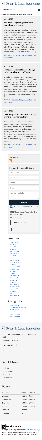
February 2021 (14, 284)
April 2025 (13, 249)
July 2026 (13, 245)
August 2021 (13, 280)
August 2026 (14, 242)
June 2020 (13, 291)
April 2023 (13, 265)
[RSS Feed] (10, 161)
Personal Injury (7, 371)
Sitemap (30, 430)
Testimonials (7, 378)
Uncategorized (15, 316)
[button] (8, 9)
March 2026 (13, 247)
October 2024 (14, 254)
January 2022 (14, 276)
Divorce (12, 312)
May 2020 (13, 293)
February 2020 (14, 296)
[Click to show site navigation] (39, 9)
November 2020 (15, 287)
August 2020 (14, 289)
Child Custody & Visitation (22, 55)
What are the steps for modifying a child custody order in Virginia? (19, 70)
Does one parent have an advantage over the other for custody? (20, 115)
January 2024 (14, 260)
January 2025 (14, 251)
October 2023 (14, 262)
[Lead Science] (11, 426)
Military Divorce (15, 314)
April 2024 (13, 258)
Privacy (36, 430)
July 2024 (13, 256)
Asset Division (14, 305)
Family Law (6, 368)
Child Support (14, 310)
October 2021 (14, 278)
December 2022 (15, 267)
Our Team (6, 374)
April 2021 (13, 282)
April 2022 (13, 273)
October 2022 (14, 269)
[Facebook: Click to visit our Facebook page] (3, 353)
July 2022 (13, 271)
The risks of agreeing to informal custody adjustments (18, 23)
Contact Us (8, 345)
